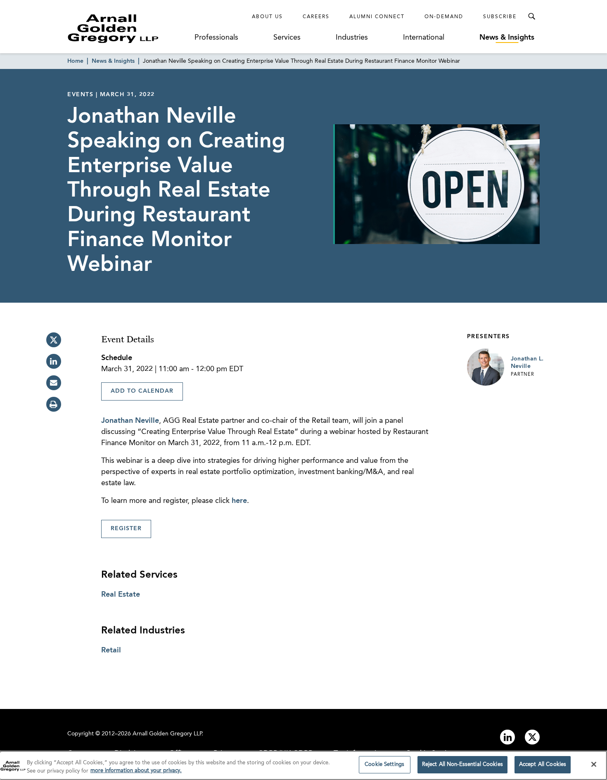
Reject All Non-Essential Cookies (462, 764)
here (239, 501)
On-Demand (443, 16)
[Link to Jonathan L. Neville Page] (485, 367)
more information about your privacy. (136, 771)
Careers (316, 16)
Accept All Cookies (542, 764)
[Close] (594, 764)
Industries (352, 37)
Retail (111, 650)
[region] (303, 765)
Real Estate (120, 594)
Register (126, 528)
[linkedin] (53, 361)
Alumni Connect (377, 16)
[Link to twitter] (532, 737)
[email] (53, 382)
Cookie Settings (384, 764)
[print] (53, 404)
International (423, 37)
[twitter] (53, 339)
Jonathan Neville (130, 420)
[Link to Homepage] (128, 28)
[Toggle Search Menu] (531, 16)
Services (287, 37)
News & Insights (506, 37)
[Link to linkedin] (507, 737)
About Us (267, 16)
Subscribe (500, 16)
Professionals (216, 37)
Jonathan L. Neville (527, 362)
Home (75, 61)
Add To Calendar (142, 391)
